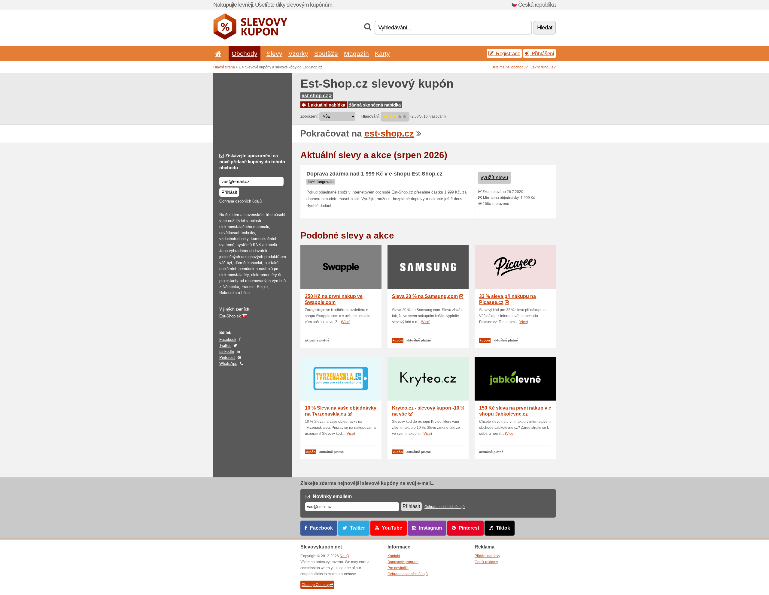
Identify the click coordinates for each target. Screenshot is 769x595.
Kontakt (394, 556)
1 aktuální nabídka (325, 104)
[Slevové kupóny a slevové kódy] (250, 38)
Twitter (225, 345)
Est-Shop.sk (230, 316)
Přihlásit (229, 192)
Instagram (430, 527)
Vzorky (298, 53)
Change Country (315, 585)
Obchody (244, 53)
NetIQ (344, 556)
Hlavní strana (224, 67)
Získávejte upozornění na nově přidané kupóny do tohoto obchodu (252, 161)
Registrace (507, 53)
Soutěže (326, 53)
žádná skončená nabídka (375, 104)
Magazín (356, 53)
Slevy (274, 53)
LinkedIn (226, 351)
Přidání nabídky (487, 556)
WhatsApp (228, 363)
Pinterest (227, 357)
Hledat (544, 27)
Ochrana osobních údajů (240, 201)
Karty (382, 53)
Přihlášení (542, 53)
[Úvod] (217, 53)
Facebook (227, 339)
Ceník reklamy (486, 562)
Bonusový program (403, 562)
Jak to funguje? (543, 67)
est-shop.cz (315, 95)
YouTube (392, 527)
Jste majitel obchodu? (510, 67)
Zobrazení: (309, 116)
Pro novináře (398, 568)
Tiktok (503, 527)
